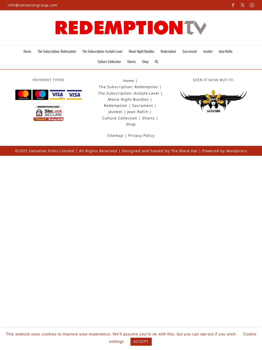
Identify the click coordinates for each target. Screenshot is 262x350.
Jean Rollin (137, 111)
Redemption (115, 105)
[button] (156, 61)
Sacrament (142, 105)
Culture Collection (119, 118)
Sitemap (115, 135)
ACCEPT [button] (141, 342)
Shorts (148, 118)
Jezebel (115, 111)
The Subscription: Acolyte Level (128, 93)
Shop (131, 124)
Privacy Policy (141, 135)
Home (128, 80)
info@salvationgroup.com (33, 5)
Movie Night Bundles (128, 99)
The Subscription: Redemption (128, 87)
